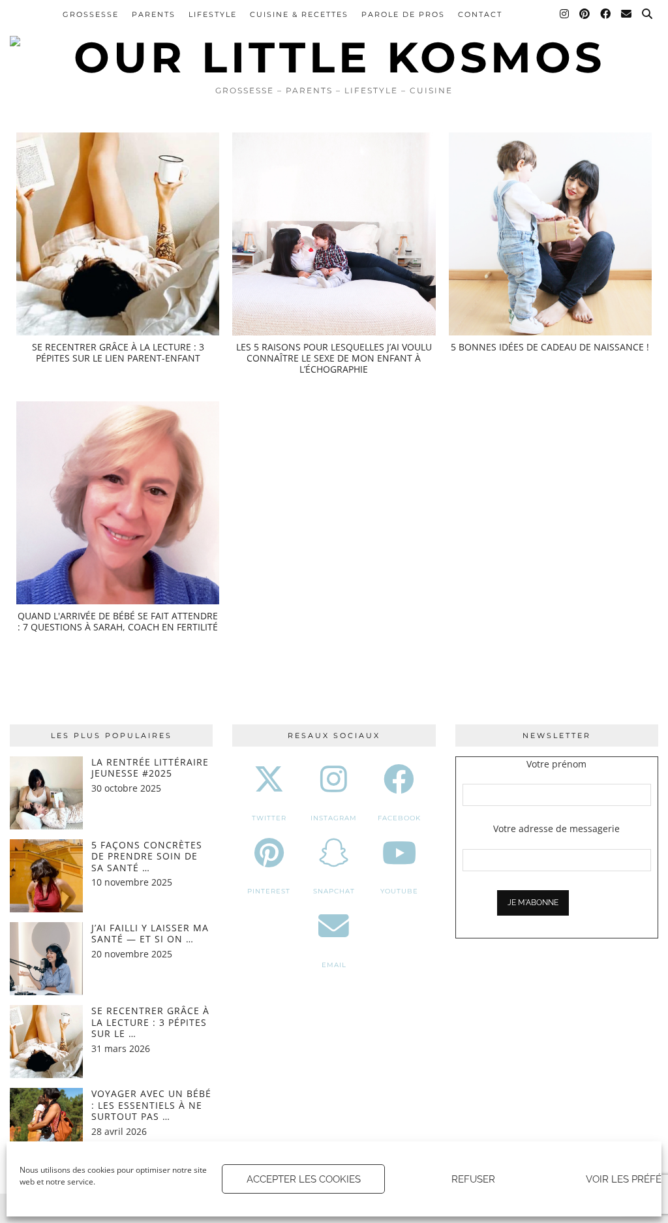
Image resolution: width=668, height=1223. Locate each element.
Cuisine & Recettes (299, 14)
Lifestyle (213, 14)
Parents (153, 14)
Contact (480, 14)
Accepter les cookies (304, 1179)
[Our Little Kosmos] (334, 39)
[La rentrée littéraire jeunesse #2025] (46, 792)
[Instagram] (565, 14)
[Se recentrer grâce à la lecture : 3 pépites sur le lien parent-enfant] (117, 233)
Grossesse (91, 14)
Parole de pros (403, 14)
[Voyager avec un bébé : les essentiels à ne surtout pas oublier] (46, 1124)
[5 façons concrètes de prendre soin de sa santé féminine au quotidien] (46, 875)
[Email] (627, 14)
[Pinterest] (585, 14)
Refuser (473, 1179)
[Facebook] (606, 14)
